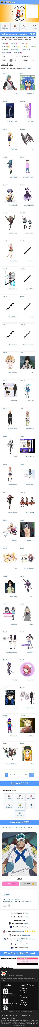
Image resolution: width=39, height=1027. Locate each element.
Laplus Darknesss (29, 205)
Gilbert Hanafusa (12, 372)
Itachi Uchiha (30, 540)
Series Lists (23, 997)
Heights (8, 798)
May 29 (5, 129)
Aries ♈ (5, 43)
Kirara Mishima (13, 317)
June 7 (22, 548)
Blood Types (31, 798)
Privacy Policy (6, 1018)
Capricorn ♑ (6, 52)
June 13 (22, 101)
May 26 (5, 296)
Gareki (15, 708)
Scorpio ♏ (14, 49)
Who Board (11, 953)
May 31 (5, 380)
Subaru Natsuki (26, 901)
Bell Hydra (31, 736)
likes (5, 906)
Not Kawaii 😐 (28, 884)
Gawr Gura (31, 400)
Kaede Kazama (13, 289)
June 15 (22, 268)
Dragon (27, 927)
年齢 (30, 807)
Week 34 (6, 998)
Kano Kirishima (13, 205)
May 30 (5, 241)
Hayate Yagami (30, 456)
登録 (3, 980)
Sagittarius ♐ (26, 49)
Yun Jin (32, 596)
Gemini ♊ (5, 46)
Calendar (23, 1002)
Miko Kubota (13, 736)
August (5, 988)
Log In (13, 2)
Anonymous (23, 958)
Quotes (7, 894)
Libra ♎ (5, 49)
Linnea (15, 568)
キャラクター (24, 28)
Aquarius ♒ (18, 52)
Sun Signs (20, 807)
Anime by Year (24, 1005)
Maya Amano (12, 1003)
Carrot (32, 763)
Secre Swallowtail (12, 121)
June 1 (22, 352)
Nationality (9, 807)
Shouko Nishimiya (29, 568)
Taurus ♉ (24, 43)
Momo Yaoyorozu (7, 994)
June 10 (22, 492)
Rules (13, 1018)
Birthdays (5, 28)
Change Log (26, 1015)
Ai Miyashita (13, 261)
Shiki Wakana (13, 177)
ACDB (7, 2)
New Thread (27, 953)
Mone (32, 372)
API (7, 1015)
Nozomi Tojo (30, 652)
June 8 (5, 520)
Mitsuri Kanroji (30, 428)
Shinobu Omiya (30, 484)
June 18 (5, 101)
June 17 (5, 157)
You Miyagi (14, 400)
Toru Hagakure (30, 233)
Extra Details (20, 815)
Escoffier (14, 540)
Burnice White (13, 233)
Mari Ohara (31, 121)
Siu (16, 93)
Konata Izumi (30, 93)
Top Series (23, 990)
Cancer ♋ (15, 46)
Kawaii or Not (20, 827)
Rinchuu (32, 317)
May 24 (22, 157)
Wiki (10, 1015)
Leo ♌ (25, 46)
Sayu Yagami (13, 596)
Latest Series (24, 993)
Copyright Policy (31, 1023)
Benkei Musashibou (28, 344)
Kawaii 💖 (11, 884)
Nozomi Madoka (12, 512)
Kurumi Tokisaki (30, 512)
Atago (32, 149)
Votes (30, 827)
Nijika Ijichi (14, 149)
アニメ (15, 28)
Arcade (34, 28)
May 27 (5, 604)
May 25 (22, 185)
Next (31, 775)
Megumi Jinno (13, 484)
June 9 (22, 520)
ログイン (35, 978)
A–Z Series (23, 988)
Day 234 (5, 1006)
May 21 (22, 68)
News (22, 1000)
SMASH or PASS (7, 827)
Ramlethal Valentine (11, 763)
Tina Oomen (31, 261)
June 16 (22, 129)
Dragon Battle (26, 923)
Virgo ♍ (33, 46)
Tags (21, 995)
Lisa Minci (14, 680)
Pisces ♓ (14, 43)
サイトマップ (17, 1015)
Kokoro (32, 624)
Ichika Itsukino (13, 344)
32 (26, 775)
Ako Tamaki (14, 624)
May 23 (5, 213)
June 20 (29, 68)
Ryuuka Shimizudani (11, 652)
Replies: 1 (23, 964)
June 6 (22, 464)
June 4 (22, 436)
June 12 (5, 185)
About (3, 1015)
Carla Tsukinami (29, 708)
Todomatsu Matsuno (28, 177)
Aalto (15, 456)
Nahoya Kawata (12, 428)
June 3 (5, 743)
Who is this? (25, 961)
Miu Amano (31, 680)
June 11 (22, 241)
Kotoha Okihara (30, 289)
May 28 (22, 73)
